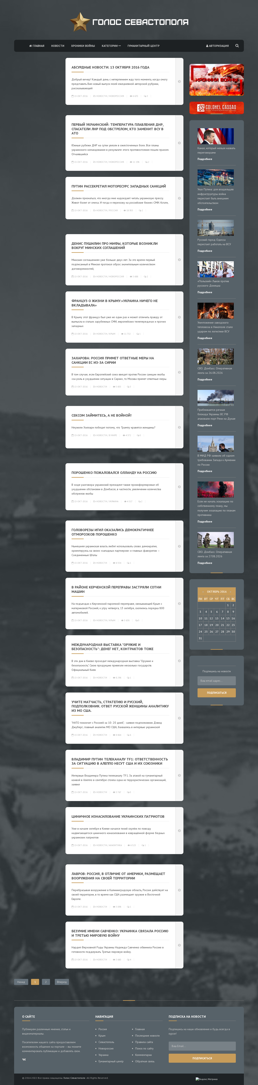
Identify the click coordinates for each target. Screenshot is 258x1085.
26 (211, 631)
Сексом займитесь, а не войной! (101, 415)
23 (233, 625)
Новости (57, 46)
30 (233, 631)
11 (206, 618)
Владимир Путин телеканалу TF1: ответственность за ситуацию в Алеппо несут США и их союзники (120, 761)
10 (200, 618)
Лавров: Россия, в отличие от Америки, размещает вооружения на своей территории (118, 875)
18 (206, 625)
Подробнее (205, 159)
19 (211, 625)
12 (211, 618)
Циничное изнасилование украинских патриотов (118, 816)
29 (228, 631)
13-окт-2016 (80, 96)
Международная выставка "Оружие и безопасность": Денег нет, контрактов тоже (112, 646)
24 (200, 631)
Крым (112, 333)
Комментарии (143, 1055)
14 (222, 618)
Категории (110, 46)
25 (206, 631)
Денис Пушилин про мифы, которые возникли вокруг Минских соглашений (115, 245)
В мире (113, 435)
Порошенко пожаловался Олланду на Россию (114, 472)
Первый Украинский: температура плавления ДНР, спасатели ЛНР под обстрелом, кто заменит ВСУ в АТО (117, 128)
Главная (38, 46)
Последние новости (147, 1035)
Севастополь (106, 1042)
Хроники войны (83, 46)
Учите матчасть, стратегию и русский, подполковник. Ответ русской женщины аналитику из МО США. (120, 706)
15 (228, 618)
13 (216, 618)
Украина (113, 501)
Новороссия (116, 96)
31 (200, 638)
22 (228, 625)
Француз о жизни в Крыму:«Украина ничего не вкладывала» (115, 302)
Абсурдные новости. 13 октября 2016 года (111, 67)
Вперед (62, 982)
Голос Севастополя (74, 1077)
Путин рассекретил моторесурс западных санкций (119, 186)
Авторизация (218, 46)
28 (222, 631)
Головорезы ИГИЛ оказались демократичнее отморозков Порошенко (113, 532)
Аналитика (115, 845)
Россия (113, 210)
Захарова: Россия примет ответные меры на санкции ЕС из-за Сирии (113, 360)
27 (216, 631)
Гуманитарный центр (143, 46)
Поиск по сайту (144, 1048)
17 (200, 625)
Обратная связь (144, 1061)
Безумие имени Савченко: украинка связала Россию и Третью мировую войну (120, 933)
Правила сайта (144, 1042)
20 (216, 625)
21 (222, 625)
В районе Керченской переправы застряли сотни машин (116, 589)
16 (233, 618)
